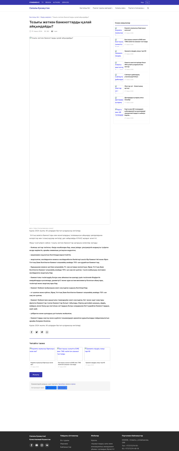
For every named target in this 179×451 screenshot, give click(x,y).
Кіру (142, 2)
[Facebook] (31, 332)
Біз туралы (64, 440)
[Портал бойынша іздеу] (148, 8)
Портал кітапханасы (135, 8)
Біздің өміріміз (46, 17)
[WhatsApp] (47, 332)
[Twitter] (37, 332)
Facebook (52, 387)
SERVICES (65, 2)
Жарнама (64, 444)
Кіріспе (94, 440)
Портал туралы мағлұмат (102, 8)
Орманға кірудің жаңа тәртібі (135, 51)
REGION (48, 2)
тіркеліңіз (61, 384)
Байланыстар (65, 447)
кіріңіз (73, 384)
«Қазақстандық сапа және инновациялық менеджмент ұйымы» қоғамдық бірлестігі (102, 446)
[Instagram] (42, 445)
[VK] (47, 445)
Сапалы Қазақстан (39, 8)
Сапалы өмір (120, 8)
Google (63, 387)
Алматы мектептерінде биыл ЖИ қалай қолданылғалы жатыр (135, 64)
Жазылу (36, 375)
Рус (147, 2)
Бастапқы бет (85, 8)
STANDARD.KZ (34, 2)
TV (42, 2)
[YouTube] (37, 445)
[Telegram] (42, 332)
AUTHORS (56, 2)
